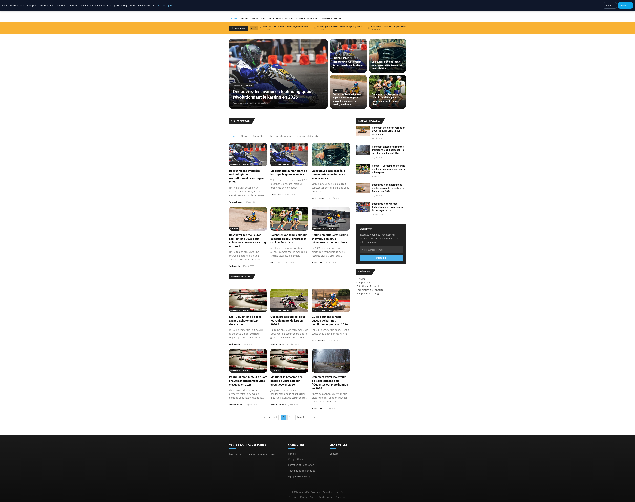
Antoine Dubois (235, 202)
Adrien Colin (275, 194)
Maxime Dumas (318, 198)
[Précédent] (252, 28)
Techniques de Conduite (307, 19)
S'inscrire (381, 258)
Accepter (625, 5)
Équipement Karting (332, 19)
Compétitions (259, 19)
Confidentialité (325, 497)
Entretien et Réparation (281, 19)
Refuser (610, 5)
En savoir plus (165, 5)
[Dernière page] (314, 417)
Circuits (245, 19)
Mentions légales (308, 497)
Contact (334, 453)
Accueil (234, 19)
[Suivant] (256, 28)
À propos (293, 497)
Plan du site (340, 497)
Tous (234, 136)
